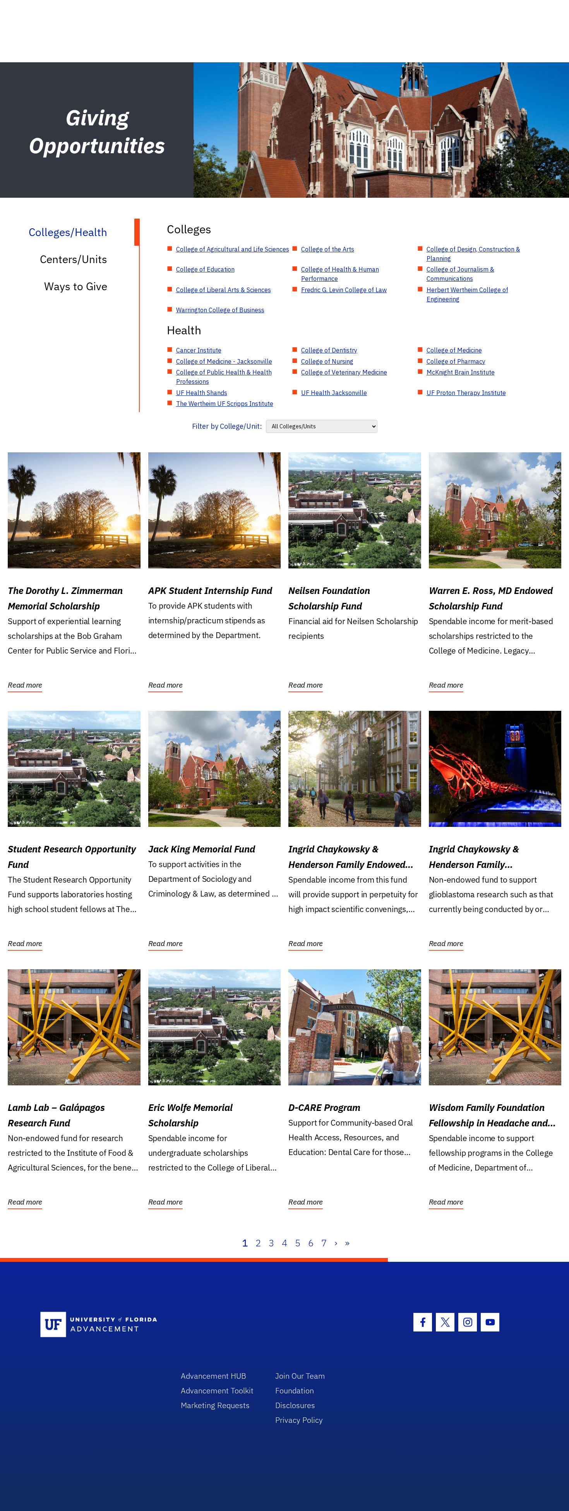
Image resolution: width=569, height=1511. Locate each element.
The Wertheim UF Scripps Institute (224, 403)
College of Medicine (454, 350)
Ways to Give (75, 286)
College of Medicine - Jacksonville (224, 361)
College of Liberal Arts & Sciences (223, 290)
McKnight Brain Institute (461, 372)
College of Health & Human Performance (340, 273)
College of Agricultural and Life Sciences (232, 249)
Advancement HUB (213, 1376)
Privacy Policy (299, 1420)
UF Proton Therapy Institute (466, 393)
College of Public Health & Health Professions (224, 376)
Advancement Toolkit (217, 1390)
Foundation (294, 1390)
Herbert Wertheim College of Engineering (467, 294)
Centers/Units (73, 259)
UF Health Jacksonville (334, 393)
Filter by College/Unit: (227, 426)
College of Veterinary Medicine (344, 372)
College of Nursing (327, 361)
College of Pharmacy (456, 361)
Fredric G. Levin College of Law (344, 290)
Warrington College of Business (220, 310)
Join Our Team (300, 1376)
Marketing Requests (215, 1405)
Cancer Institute (198, 350)
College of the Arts (327, 249)
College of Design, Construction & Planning (473, 253)
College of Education (205, 269)
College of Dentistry (329, 350)
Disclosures (295, 1405)
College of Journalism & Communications (460, 273)
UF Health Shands (201, 393)
